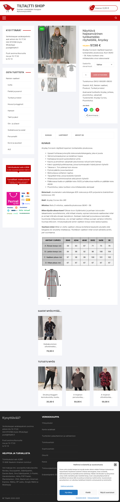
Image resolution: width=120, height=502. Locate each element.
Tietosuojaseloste (93, 498)
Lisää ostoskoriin (100, 75)
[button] (115, 465)
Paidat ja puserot (15, 91)
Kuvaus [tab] (48, 135)
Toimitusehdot (48, 442)
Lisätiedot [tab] (63, 135)
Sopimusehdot (48, 449)
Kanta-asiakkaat (48, 429)
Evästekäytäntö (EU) (50, 474)
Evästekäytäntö (81, 498)
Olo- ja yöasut (13, 123)
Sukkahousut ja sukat (16, 130)
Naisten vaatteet (100, 85)
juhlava (110, 92)
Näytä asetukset (107, 492)
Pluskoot (86, 88)
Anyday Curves (100, 98)
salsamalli (98, 95)
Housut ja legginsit (15, 104)
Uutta (10, 85)
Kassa (44, 462)
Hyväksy (68, 492)
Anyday (103, 92)
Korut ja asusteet (15, 143)
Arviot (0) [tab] (79, 135)
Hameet (11, 111)
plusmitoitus (88, 95)
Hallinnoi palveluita (67, 486)
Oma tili (45, 455)
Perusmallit (12, 136)
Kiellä (88, 492)
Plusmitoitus (88, 100)
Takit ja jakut (13, 117)
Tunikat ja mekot (97, 88)
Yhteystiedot (47, 423)
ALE (91, 85)
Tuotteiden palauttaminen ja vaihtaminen (59, 436)
